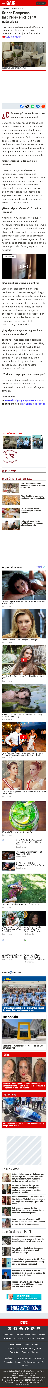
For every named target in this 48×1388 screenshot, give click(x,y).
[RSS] (32, 1328)
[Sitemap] (38, 1328)
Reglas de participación (34, 1362)
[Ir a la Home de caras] (11, 4)
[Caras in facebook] (15, 1328)
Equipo (18, 1362)
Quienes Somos (24, 1358)
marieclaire (24, 1017)
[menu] (3, 3)
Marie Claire (30, 1334)
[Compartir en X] (27, 106)
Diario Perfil (8, 1334)
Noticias (19, 1334)
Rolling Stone (35, 1348)
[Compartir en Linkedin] (38, 106)
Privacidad (8, 1362)
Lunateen (30, 1338)
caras (24, 1055)
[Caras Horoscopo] (24, 1310)
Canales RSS (9, 1358)
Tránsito (24, 1365)
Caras (26, 1344)
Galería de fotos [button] (13, 36)
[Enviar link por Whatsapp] (32, 106)
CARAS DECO (6, 8)
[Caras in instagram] (9, 1328)
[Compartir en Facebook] (22, 106)
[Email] (43, 106)
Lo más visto (10, 1169)
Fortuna (41, 1334)
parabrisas (24, 1095)
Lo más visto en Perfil (16, 1232)
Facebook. (40, 403)
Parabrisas (19, 1338)
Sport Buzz (15, 1352)
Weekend (8, 1338)
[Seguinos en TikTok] (27, 1328)
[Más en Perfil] (15, 972)
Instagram (27, 403)
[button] (24, 56)
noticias (24, 979)
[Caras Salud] (24, 1299)
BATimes (40, 1338)
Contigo (34, 1344)
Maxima (34, 1352)
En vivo (42, 3)
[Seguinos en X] (21, 1328)
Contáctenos (38, 1358)
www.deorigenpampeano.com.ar (23, 400)
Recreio (25, 1352)
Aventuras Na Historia (17, 1348)
